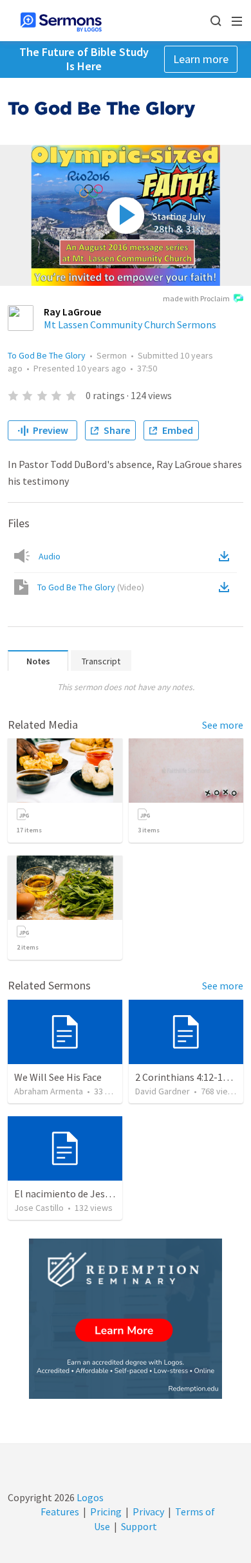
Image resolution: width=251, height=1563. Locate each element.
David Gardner (162, 1091)
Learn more (200, 58)
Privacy (148, 1511)
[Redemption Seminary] (125, 1319)
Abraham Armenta (48, 1091)
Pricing (106, 1511)
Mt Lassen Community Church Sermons (130, 324)
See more (222, 724)
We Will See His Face (58, 1077)
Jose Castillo (39, 1207)
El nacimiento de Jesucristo (75, 1193)
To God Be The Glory (47, 355)
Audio (49, 556)
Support (139, 1526)
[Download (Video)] (226, 587)
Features (60, 1511)
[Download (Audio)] (226, 556)
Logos (89, 1497)
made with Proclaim (196, 298)
